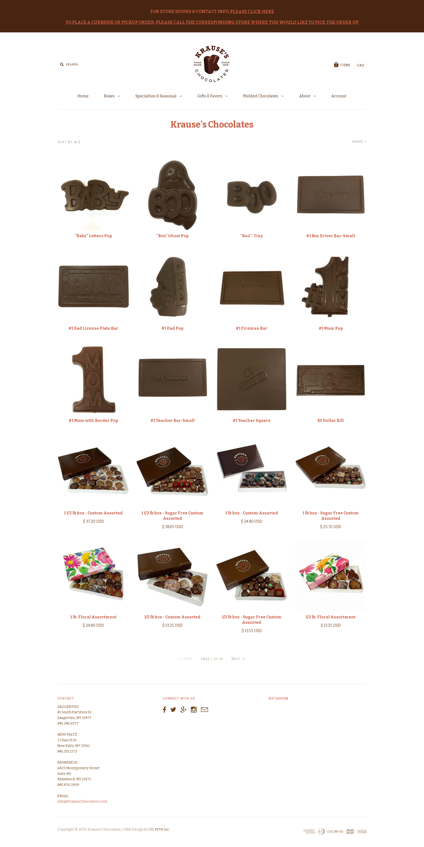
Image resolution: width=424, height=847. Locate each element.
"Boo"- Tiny (251, 236)
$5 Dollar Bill (331, 420)
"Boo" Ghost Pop (172, 236)
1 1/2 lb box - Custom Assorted (93, 513)
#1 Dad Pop (172, 328)
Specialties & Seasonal (156, 96)
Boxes (109, 96)
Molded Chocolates (261, 96)
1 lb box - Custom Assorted (251, 513)
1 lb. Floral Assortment (93, 617)
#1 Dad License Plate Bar (93, 328)
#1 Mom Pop (331, 328)
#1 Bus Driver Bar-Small (330, 236)
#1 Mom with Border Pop (93, 420)
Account (338, 96)
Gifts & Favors (210, 96)
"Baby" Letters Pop (93, 236)
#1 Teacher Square (251, 420)
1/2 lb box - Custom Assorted (172, 617)
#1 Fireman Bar (251, 328)
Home (83, 96)
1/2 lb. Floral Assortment (331, 617)
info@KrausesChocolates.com (82, 801)
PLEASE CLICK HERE (252, 11)
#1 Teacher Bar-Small (172, 420)
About (305, 96)
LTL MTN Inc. (159, 829)
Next (236, 659)
